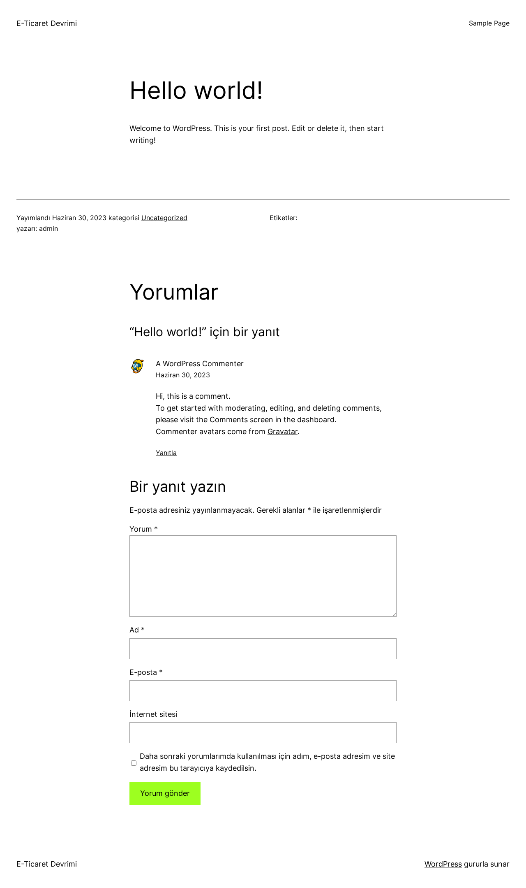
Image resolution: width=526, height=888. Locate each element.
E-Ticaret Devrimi (46, 23)
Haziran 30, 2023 (183, 375)
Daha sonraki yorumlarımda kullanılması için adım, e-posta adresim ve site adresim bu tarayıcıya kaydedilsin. (267, 762)
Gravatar (283, 431)
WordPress (443, 864)
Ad (137, 629)
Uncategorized (164, 218)
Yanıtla (166, 453)
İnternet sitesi (153, 714)
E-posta (146, 672)
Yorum (143, 529)
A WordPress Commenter (200, 363)
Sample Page (489, 23)
